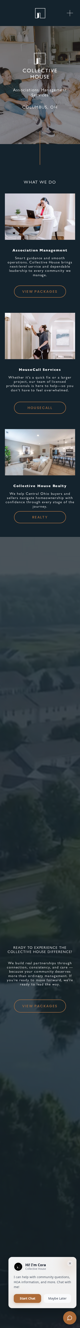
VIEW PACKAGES (40, 291)
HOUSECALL (40, 407)
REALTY (40, 517)
